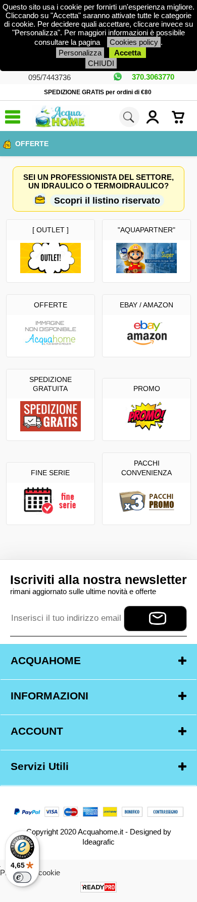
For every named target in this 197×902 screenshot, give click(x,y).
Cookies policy (134, 42)
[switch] (22, 877)
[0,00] (182, 117)
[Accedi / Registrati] (156, 117)
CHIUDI (101, 63)
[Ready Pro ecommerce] (98, 887)
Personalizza (80, 52)
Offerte (31, 144)
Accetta (127, 52)
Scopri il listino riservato (107, 201)
